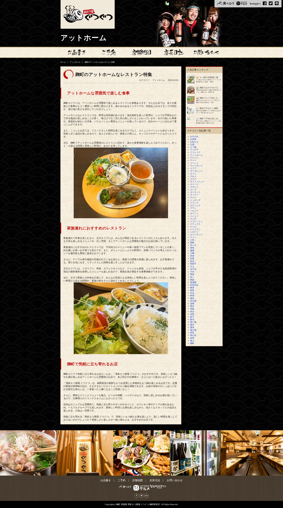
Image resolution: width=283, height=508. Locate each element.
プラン (193, 208)
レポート (194, 232)
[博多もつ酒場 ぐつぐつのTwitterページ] (141, 496)
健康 (192, 250)
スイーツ (194, 184)
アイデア (194, 150)
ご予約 (122, 480)
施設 (192, 298)
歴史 (192, 306)
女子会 (193, 269)
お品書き (105, 480)
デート (193, 197)
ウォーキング (196, 165)
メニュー (194, 216)
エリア (193, 168)
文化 (192, 293)
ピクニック (195, 205)
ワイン (193, 237)
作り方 (193, 245)
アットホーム (75, 62)
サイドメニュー (197, 181)
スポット (194, 187)
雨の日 (193, 335)
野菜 (192, 332)
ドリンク (194, 203)
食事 (192, 338)
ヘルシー (194, 211)
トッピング (195, 200)
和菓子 (193, 264)
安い (192, 277)
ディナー (194, 195)
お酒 (192, 144)
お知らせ (194, 142)
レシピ (193, 226)
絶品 (192, 311)
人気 (192, 240)
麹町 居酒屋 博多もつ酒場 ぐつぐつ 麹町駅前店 (138, 504)
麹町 (192, 343)
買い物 (193, 322)
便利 (192, 248)
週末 (192, 327)
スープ (193, 189)
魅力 (192, 340)
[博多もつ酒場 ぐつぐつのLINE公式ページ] (146, 496)
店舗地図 (137, 480)
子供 (192, 271)
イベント (194, 163)
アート (193, 160)
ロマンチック (196, 234)
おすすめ (194, 136)
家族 (192, 279)
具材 (192, 256)
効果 (192, 258)
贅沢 (192, 325)
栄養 (192, 303)
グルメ (193, 176)
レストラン (195, 229)
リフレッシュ (196, 221)
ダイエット (195, 192)
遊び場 (193, 330)
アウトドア (195, 152)
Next (279, 453)
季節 (192, 274)
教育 (192, 287)
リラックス (195, 224)
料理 (192, 295)
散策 (192, 290)
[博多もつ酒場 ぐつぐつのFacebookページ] (136, 496)
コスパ (193, 179)
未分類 (193, 301)
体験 (192, 242)
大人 (192, 266)
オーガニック (196, 171)
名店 (192, 261)
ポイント (194, 213)
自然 (192, 314)
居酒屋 (193, 282)
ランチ (193, 218)
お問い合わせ (175, 480)
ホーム (63, 62)
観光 (192, 319)
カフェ (193, 173)
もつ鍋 (193, 147)
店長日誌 (194, 285)
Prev (3, 453)
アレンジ (194, 158)
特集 (192, 309)
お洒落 (193, 139)
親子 (192, 317)
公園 (192, 253)
